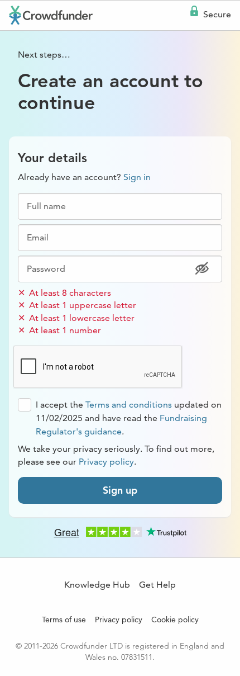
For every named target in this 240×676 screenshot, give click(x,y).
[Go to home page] (51, 15)
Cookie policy (175, 619)
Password (46, 268)
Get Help (157, 584)
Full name (46, 206)
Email (38, 237)
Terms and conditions (128, 404)
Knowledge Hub (97, 584)
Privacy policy (106, 461)
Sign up (120, 490)
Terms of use (64, 619)
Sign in (137, 177)
